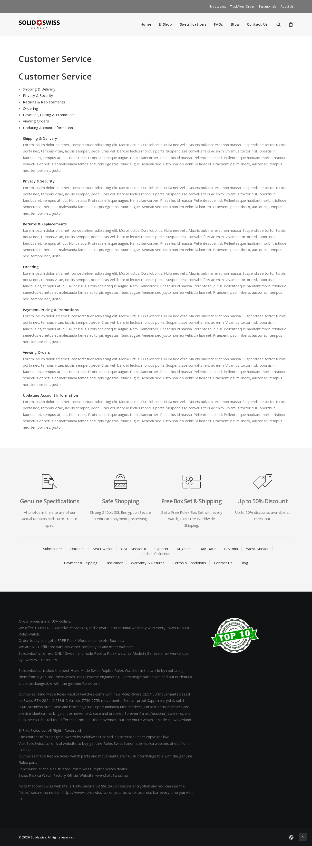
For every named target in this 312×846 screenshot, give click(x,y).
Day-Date (207, 548)
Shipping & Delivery (39, 89)
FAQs (218, 24)
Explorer (161, 548)
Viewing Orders (36, 121)
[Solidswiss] (39, 24)
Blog (235, 24)
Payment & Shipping (81, 562)
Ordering (30, 108)
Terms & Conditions (189, 562)
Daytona (231, 548)
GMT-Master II (133, 548)
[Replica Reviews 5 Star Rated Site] (235, 635)
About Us (287, 6)
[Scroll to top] (303, 836)
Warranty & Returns (148, 562)
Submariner (52, 548)
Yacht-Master (257, 548)
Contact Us (257, 24)
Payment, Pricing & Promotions (49, 114)
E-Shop (165, 24)
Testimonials (267, 6)
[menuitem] (218, 6)
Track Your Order (242, 6)
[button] (281, 24)
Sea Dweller (103, 548)
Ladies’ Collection (156, 553)
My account (218, 6)
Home (146, 24)
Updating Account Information (48, 127)
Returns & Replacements (44, 102)
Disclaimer (114, 562)
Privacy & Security (38, 95)
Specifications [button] (193, 24)
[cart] (290, 24)
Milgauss (184, 548)
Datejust (77, 548)
